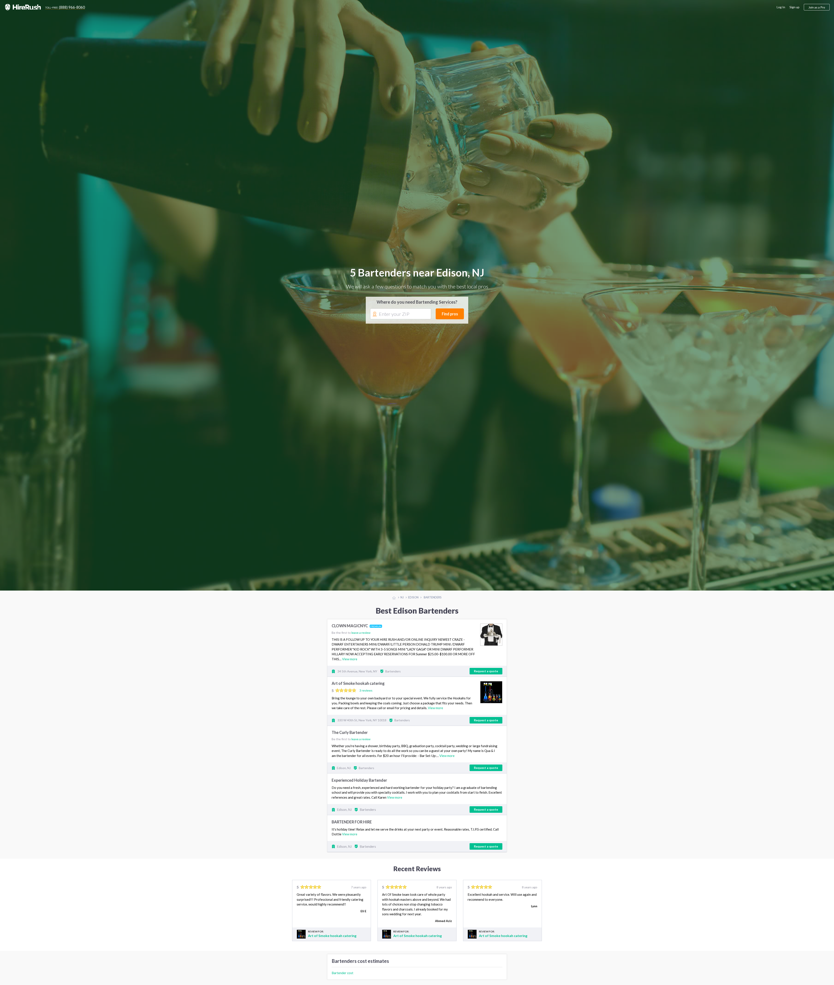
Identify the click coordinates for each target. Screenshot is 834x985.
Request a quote (486, 671)
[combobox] (400, 314)
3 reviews (365, 691)
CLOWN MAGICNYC (350, 626)
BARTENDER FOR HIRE (352, 822)
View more (349, 659)
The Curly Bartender (350, 732)
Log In (781, 7)
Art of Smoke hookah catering (358, 684)
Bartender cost (342, 973)
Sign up (794, 7)
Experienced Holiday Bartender (359, 780)
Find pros (450, 314)
